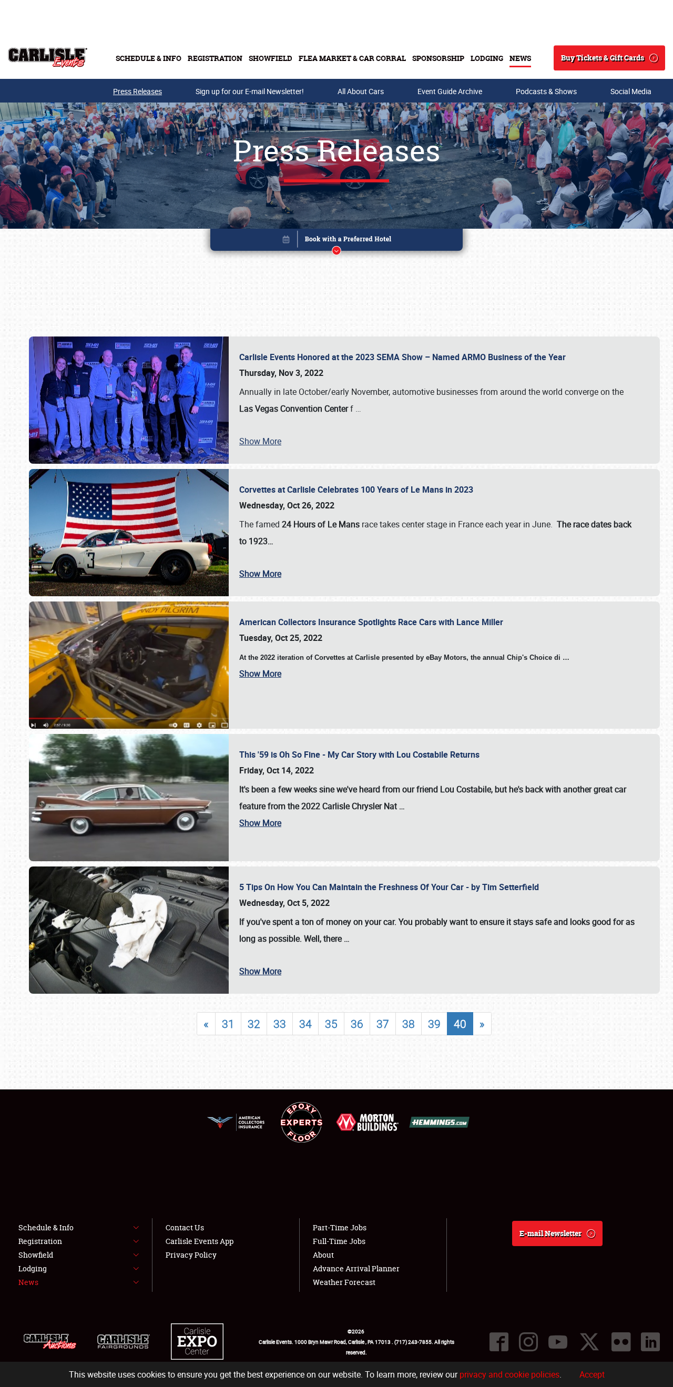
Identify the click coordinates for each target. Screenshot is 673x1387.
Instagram (528, 1341)
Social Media (630, 91)
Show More (260, 441)
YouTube (557, 1341)
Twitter (589, 1341)
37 (382, 1023)
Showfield (270, 58)
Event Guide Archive (449, 91)
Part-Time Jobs (339, 1227)
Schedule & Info (148, 58)
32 (254, 1023)
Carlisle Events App (199, 1241)
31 (228, 1023)
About (323, 1255)
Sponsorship (438, 58)
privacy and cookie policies (509, 1374)
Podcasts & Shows (546, 91)
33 (279, 1023)
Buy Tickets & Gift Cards (602, 58)
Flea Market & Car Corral (352, 58)
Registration (215, 58)
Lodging (487, 58)
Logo (47, 58)
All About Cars (361, 91)
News (520, 58)
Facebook (499, 1341)
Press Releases (137, 91)
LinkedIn (650, 1341)
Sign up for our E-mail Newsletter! (250, 91)
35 (331, 1023)
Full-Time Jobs (339, 1241)
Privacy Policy (191, 1255)
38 (408, 1023)
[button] (336, 242)
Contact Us (185, 1227)
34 (305, 1023)
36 (357, 1023)
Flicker (620, 1341)
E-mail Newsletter (550, 1233)
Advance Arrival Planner (356, 1268)
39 (434, 1023)
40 (460, 1023)
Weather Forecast (344, 1282)
